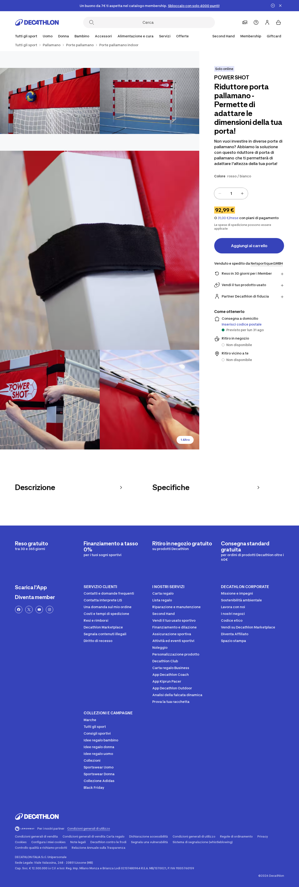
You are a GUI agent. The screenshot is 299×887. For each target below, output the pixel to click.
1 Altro (185, 440)
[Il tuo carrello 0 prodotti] (278, 22)
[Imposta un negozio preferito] (244, 22)
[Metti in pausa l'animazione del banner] (273, 5)
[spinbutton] (231, 193)
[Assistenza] (256, 22)
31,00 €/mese (228, 218)
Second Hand (223, 36)
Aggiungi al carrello (249, 245)
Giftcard (274, 36)
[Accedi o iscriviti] (267, 22)
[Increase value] (242, 193)
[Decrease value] (219, 193)
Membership (250, 36)
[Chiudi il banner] (280, 5)
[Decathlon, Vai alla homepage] (37, 22)
